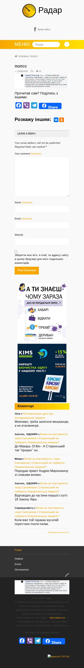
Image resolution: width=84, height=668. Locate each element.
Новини (19, 558)
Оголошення (22, 569)
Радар (49, 10)
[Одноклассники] (61, 119)
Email (23, 218)
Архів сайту (44, 29)
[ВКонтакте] (56, 119)
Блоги (18, 564)
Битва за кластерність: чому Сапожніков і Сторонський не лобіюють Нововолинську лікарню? (42, 438)
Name (24, 202)
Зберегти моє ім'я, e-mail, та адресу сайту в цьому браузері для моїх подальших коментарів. (41, 258)
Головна (23, 56)
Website (19, 235)
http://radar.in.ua (57, 617)
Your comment (28, 153)
